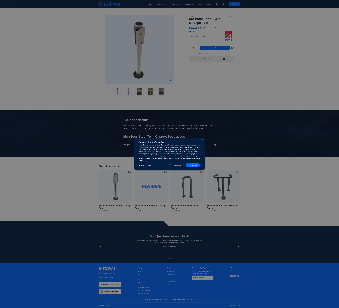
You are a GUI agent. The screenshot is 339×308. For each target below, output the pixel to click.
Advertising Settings (151, 158)
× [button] (202, 140)
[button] (145, 165)
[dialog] (169, 154)
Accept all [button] (193, 165)
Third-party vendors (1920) (156, 151)
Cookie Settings (190, 158)
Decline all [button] (177, 165)
